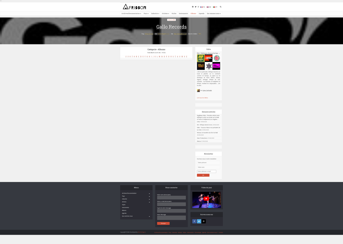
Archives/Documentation (130, 13)
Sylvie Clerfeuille (207, 90)
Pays (145, 13)
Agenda (201, 13)
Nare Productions (202, 138)
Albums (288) (171, 20)
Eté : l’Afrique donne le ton (208, 53)
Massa (199, 141)
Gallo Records (171, 27)
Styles (174, 13)
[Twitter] (199, 221)
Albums (193, 13)
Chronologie (198, 232)
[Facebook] (194, 221)
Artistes (165, 13)
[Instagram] (204, 221)
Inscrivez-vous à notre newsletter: (206, 159)
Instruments (183, 13)
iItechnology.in (142, 232)
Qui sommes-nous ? (212, 232)
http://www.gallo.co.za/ (180, 34)
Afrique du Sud (149, 34)
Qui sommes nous (213, 13)
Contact (221, 232)
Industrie (154, 13)
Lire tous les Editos (202, 98)
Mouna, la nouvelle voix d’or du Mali (207, 132)
